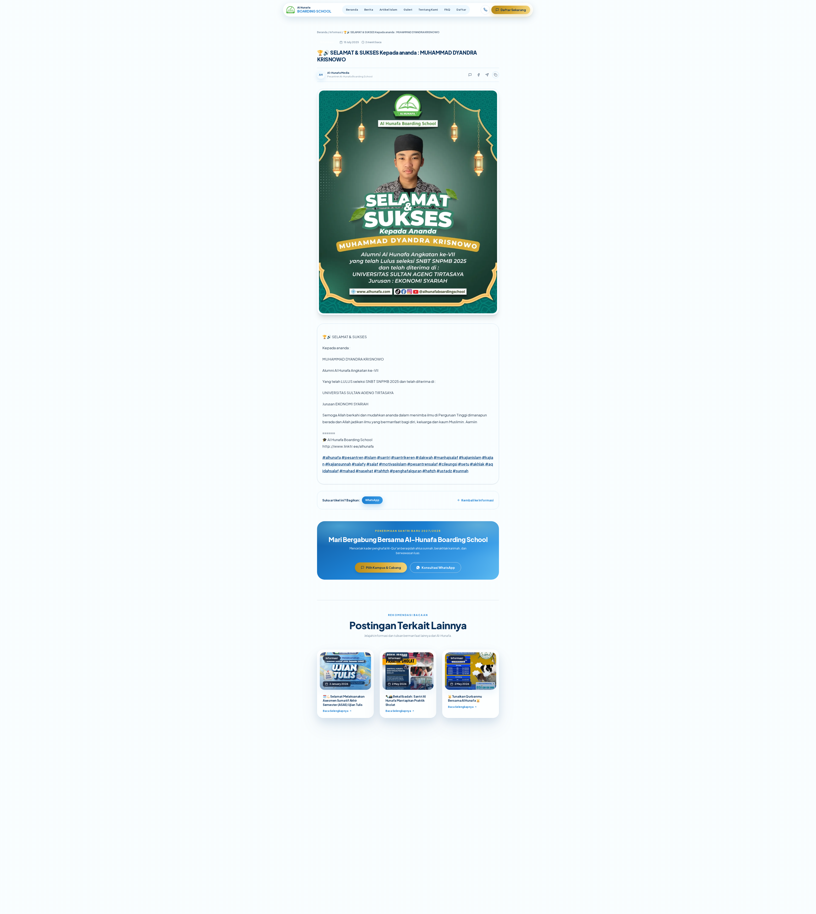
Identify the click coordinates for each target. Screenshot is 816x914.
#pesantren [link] (352, 457)
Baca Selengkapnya (335, 710)
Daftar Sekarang (513, 10)
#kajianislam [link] (470, 457)
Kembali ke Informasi (477, 500)
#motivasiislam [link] (393, 464)
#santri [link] (383, 457)
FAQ (447, 9)
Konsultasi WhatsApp (438, 567)
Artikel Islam (388, 9)
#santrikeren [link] (403, 457)
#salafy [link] (359, 464)
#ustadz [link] (444, 470)
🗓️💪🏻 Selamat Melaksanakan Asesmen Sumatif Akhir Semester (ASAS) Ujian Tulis (344, 700)
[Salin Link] (495, 74)
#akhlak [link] (477, 464)
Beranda (352, 9)
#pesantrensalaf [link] (422, 464)
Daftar (461, 9)
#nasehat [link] (364, 470)
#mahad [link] (347, 470)
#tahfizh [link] (381, 470)
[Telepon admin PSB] (485, 9)
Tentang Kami (428, 9)
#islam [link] (370, 457)
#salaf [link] (372, 464)
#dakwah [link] (424, 457)
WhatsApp (372, 500)
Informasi (335, 32)
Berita (368, 9)
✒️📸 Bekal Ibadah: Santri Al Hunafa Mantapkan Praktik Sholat (405, 700)
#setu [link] (463, 464)
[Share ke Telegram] (487, 74)
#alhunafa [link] (331, 457)
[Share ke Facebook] (478, 74)
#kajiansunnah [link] (338, 464)
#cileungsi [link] (447, 464)
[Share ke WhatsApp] (470, 74)
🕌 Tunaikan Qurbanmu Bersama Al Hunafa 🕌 (465, 698)
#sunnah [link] (460, 470)
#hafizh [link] (429, 470)
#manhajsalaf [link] (446, 457)
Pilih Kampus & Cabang (383, 567)
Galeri (408, 9)
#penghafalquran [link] (406, 470)
